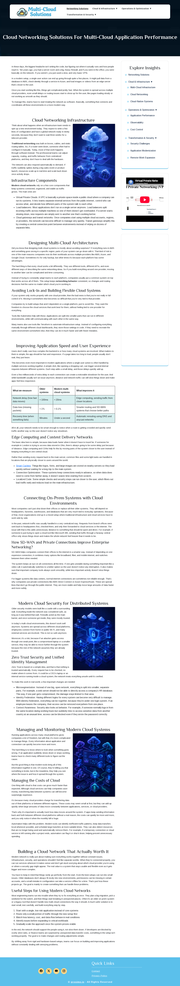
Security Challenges (140, 143)
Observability (136, 122)
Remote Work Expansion (142, 157)
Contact (96, 971)
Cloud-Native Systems (141, 101)
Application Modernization (143, 150)
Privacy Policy (99, 975)
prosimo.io (77, 982)
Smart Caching (23, 466)
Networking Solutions (77, 8)
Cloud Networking (139, 94)
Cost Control (136, 129)
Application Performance (142, 115)
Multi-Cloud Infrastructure (142, 87)
